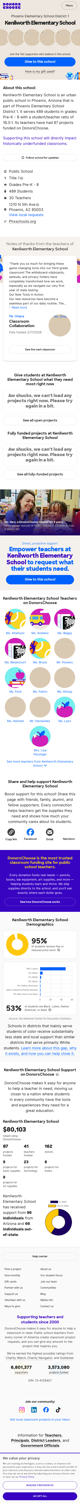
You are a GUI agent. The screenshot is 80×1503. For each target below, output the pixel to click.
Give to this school (40, 61)
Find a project (12, 1269)
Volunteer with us (14, 1299)
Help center (40, 1256)
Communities (48, 1287)
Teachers (53, 1435)
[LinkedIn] (34, 1410)
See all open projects (40, 420)
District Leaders (45, 1440)
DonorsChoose (12, 6)
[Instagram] (22, 1410)
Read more (19, 307)
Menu (69, 5)
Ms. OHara (16, 316)
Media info (46, 1299)
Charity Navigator (39, 1358)
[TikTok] (58, 1410)
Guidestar (66, 1358)
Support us (11, 1293)
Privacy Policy (27, 1476)
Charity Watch (16, 1358)
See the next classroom (40, 349)
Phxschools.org (22, 221)
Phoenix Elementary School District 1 (40, 16)
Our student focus (51, 1275)
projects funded (59, 1369)
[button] (11, 834)
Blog (43, 1293)
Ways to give (12, 1306)
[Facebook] (46, 1410)
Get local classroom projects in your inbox (40, 1419)
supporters (21, 1369)
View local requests (26, 215)
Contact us (47, 1306)
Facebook (30, 839)
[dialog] (40, 1478)
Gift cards (10, 1281)
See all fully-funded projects (40, 474)
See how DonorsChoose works (40, 902)
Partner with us (13, 1287)
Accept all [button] (40, 1496)
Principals (20, 1440)
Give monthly (12, 1275)
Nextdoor (69, 839)
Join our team (48, 1281)
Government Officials (40, 1445)
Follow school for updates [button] (42, 157)
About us (45, 1269)
